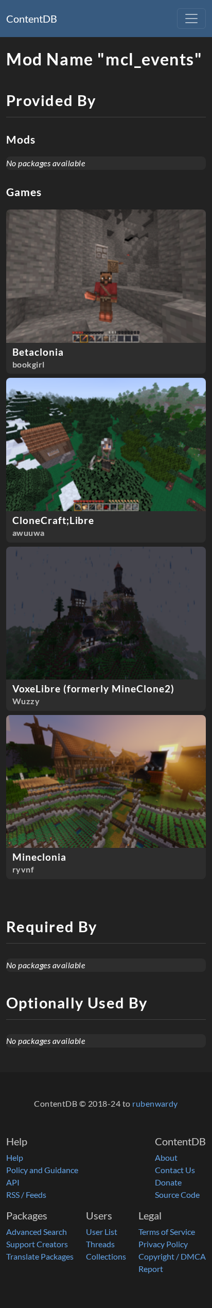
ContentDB (31, 18)
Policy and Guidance (42, 1170)
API (13, 1182)
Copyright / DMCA (172, 1256)
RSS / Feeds (26, 1194)
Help (14, 1157)
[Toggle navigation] (191, 18)
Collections (106, 1256)
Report (150, 1269)
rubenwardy (155, 1103)
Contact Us (175, 1170)
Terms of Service (166, 1231)
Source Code (177, 1194)
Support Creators (37, 1244)
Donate (168, 1182)
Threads (100, 1244)
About (166, 1157)
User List (101, 1231)
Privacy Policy (163, 1244)
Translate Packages (40, 1256)
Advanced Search (36, 1231)
